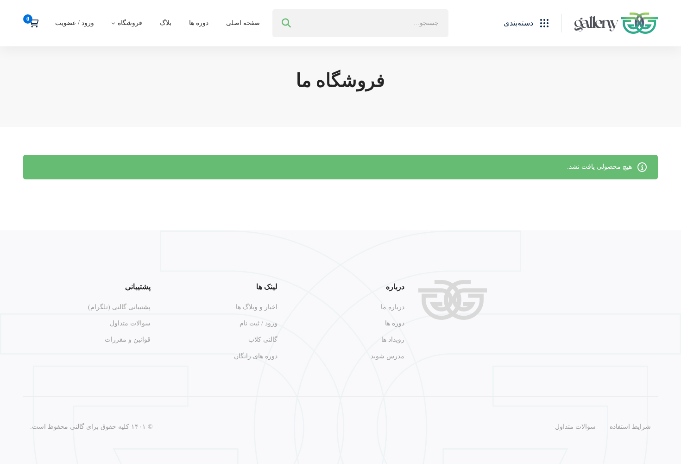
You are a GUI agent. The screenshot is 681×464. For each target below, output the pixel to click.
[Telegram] (625, 350)
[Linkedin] (603, 350)
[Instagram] (647, 350)
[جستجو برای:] (360, 22)
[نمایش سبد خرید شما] (31, 23)
